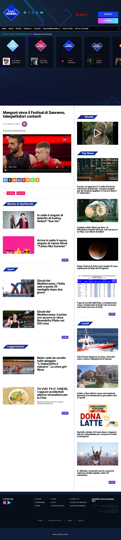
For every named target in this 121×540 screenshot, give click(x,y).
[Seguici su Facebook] (25, 13)
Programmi (40, 502)
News (38, 506)
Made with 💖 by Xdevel (60, 534)
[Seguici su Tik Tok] (37, 13)
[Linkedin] (19, 180)
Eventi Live (75, 499)
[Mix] (28, 180)
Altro (65, 260)
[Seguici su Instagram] (33, 13)
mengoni (10, 193)
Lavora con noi (58, 506)
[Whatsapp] (33, 180)
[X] (10, 180)
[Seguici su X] (29, 13)
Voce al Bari (68, 28)
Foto (54, 502)
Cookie (69, 520)
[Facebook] (5, 180)
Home (4, 28)
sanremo (20, 193)
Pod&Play (28, 28)
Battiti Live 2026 (81, 28)
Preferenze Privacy (55, 520)
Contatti (81, 520)
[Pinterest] (24, 180)
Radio (11, 28)
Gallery (37, 28)
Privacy (40, 520)
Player (38, 499)
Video (54, 499)
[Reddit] (14, 180)
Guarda (108, 20)
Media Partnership (78, 506)
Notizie (19, 28)
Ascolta (108, 14)
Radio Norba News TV (51, 28)
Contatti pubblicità (78, 502)
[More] (37, 180)
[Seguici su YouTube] (41, 13)
